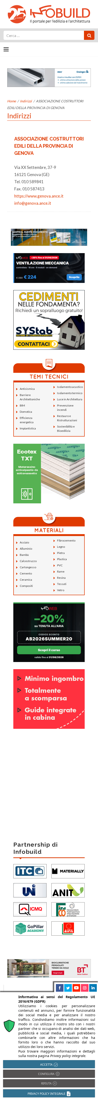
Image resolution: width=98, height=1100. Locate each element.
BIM (22, 405)
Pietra (61, 553)
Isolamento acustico (70, 387)
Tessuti (61, 584)
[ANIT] (68, 889)
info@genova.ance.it (32, 203)
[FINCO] (68, 908)
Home (11, 101)
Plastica (62, 559)
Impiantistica (28, 428)
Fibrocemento (66, 540)
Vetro (60, 590)
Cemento (26, 573)
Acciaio (24, 542)
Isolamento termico (69, 393)
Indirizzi (26, 101)
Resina (61, 577)
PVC (60, 565)
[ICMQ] (30, 908)
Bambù (24, 555)
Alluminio (26, 548)
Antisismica (27, 389)
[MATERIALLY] (68, 870)
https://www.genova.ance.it (39, 195)
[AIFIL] (68, 927)
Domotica (26, 411)
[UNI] (30, 889)
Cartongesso (28, 567)
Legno (61, 546)
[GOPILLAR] (30, 927)
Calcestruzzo (28, 561)
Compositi (26, 586)
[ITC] (30, 870)
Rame (60, 571)
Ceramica (26, 579)
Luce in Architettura (69, 399)
